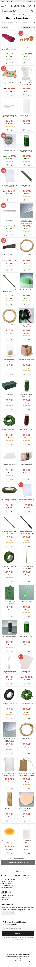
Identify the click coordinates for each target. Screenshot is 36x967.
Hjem (2, 15)
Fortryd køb (5, 899)
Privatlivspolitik (7, 897)
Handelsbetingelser (8, 895)
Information (31, 1)
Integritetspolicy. (18, 939)
